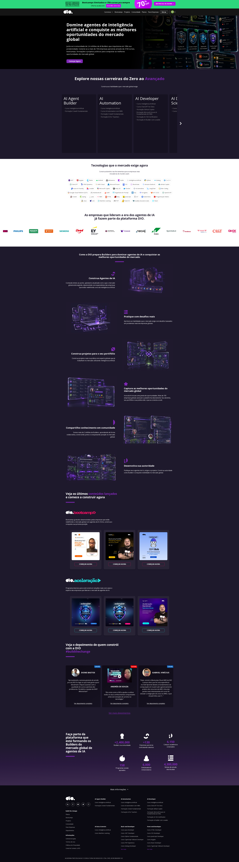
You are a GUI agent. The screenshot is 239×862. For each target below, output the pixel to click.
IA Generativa (140, 188)
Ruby (118, 197)
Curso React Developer (154, 843)
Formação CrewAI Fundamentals (76, 111)
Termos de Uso (70, 842)
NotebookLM (97, 192)
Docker (128, 188)
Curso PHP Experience (127, 843)
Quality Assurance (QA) (142, 201)
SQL (135, 192)
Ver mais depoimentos (119, 713)
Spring (84, 197)
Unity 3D (117, 188)
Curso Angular (151, 839)
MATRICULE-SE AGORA (164, 4)
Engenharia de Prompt (121, 192)
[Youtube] (78, 804)
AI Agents (145, 192)
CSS (126, 184)
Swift (108, 192)
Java (92, 197)
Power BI (127, 201)
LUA (93, 201)
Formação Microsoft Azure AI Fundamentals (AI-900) (147, 113)
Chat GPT (75, 184)
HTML (109, 197)
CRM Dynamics (87, 184)
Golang (158, 180)
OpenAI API (167, 192)
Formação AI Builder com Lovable (148, 120)
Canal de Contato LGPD (73, 848)
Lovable (91, 188)
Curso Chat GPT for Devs (145, 107)
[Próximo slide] (180, 123)
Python (148, 180)
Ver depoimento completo (83, 703)
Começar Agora (74, 61)
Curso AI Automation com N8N (112, 111)
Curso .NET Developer (127, 833)
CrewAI (74, 197)
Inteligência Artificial (135, 180)
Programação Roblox (162, 197)
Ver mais (123, 849)
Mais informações (118, 789)
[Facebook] (73, 804)
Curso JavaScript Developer (155, 836)
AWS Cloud (101, 184)
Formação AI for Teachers (110, 117)
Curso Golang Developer (128, 846)
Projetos (127, 12)
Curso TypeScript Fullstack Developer (132, 839)
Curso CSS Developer (153, 833)
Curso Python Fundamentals (129, 836)
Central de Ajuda (71, 839)
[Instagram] (88, 804)
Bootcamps (119, 12)
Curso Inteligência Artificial (74, 108)
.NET (72, 180)
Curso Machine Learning (102, 833)
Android (100, 180)
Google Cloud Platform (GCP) (79, 192)
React (156, 201)
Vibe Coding (164, 188)
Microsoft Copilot (104, 188)
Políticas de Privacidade (73, 845)
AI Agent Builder (71, 100)
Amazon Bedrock (150, 184)
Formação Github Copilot (145, 109)
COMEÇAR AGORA (85, 564)
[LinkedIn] (67, 804)
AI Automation (110, 100)
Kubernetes (147, 197)
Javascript (128, 197)
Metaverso (111, 180)
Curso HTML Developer (154, 830)
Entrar (164, 12)
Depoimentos (70, 830)
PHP (117, 201)
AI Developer (147, 98)
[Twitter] (83, 804)
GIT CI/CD (156, 192)
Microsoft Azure (115, 184)
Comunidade (136, 12)
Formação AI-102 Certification (147, 117)
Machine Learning (105, 201)
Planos (144, 12)
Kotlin (122, 180)
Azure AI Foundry (78, 188)
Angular (81, 180)
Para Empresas (153, 12)
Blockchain (136, 184)
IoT (137, 197)
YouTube (133, 666)
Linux (85, 201)
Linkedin (97, 666)
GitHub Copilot (165, 184)
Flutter (91, 180)
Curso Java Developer (127, 830)
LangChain (152, 188)
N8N (100, 197)
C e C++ (168, 180)
